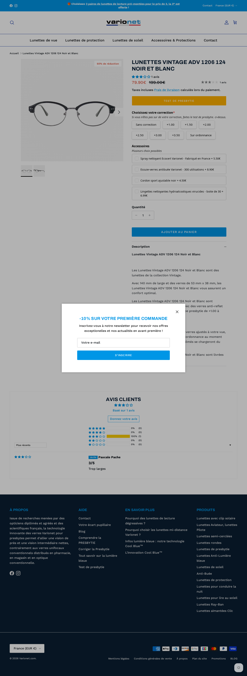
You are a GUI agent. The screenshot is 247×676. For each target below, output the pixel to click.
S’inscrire (123, 355)
